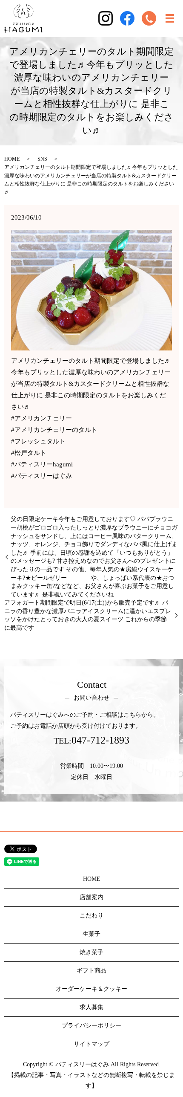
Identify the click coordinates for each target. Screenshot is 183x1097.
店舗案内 (91, 897)
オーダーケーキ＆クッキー (91, 989)
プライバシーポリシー (91, 1025)
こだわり (91, 915)
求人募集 (91, 1007)
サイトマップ (91, 1044)
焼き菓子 (91, 952)
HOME (12, 159)
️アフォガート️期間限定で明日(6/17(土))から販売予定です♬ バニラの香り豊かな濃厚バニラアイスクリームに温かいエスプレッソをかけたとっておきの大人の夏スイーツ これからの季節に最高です (87, 615)
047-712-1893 (100, 740)
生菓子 (91, 934)
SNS (42, 159)
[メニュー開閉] (170, 18)
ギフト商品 (91, 970)
